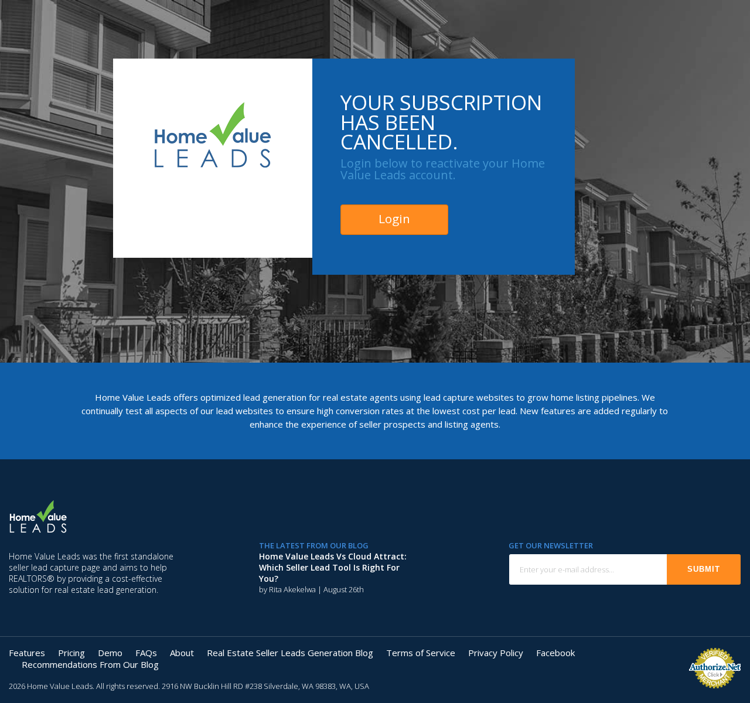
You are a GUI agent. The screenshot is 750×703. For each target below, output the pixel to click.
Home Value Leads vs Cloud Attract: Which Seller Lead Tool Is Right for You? (333, 567)
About (182, 652)
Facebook (555, 652)
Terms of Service (420, 652)
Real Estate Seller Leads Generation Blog (290, 652)
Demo (110, 652)
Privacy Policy (495, 652)
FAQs (146, 652)
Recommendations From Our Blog (90, 664)
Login (394, 218)
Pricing (71, 652)
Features (27, 652)
